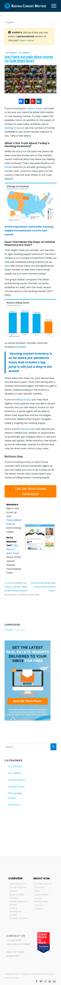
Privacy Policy (48, 974)
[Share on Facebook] (21, 101)
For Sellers (24, 52)
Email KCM (12, 956)
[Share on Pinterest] (33, 101)
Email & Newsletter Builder (15, 911)
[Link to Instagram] (45, 981)
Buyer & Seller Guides (16, 896)
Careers (38, 908)
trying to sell (27, 429)
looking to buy (13, 128)
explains (21, 347)
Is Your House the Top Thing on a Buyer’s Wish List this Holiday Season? (16, 587)
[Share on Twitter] (27, 101)
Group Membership (41, 900)
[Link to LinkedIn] (54, 981)
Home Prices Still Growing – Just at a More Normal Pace (43, 587)
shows (8, 167)
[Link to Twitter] (41, 981)
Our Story (39, 887)
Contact (38, 905)
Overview (15, 878)
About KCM (41, 878)
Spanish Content (18, 918)
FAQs (37, 890)
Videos (13, 890)
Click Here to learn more (12, 549)
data (7, 266)
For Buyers (11, 52)
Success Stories (43, 883)
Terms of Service (11, 978)
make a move (34, 108)
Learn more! (27, 40)
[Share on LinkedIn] (39, 101)
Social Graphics (17, 887)
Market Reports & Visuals (18, 903)
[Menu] (52, 6)
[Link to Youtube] (50, 981)
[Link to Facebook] (36, 981)
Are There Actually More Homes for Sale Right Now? (29, 59)
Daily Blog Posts (17, 883)
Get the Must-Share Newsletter (30, 491)
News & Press (41, 894)
